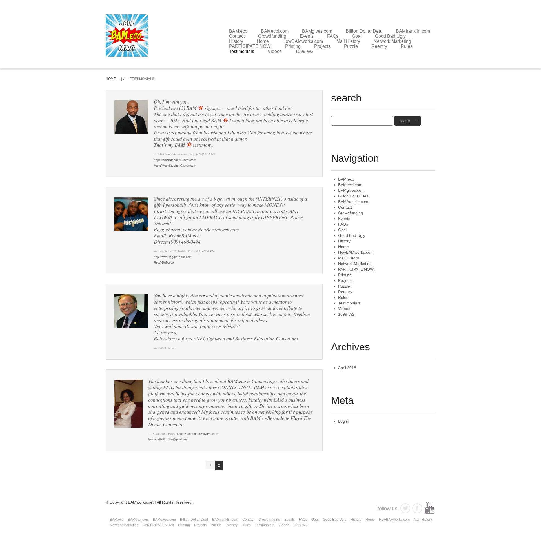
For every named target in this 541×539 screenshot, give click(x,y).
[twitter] (405, 507)
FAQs (332, 36)
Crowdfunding (272, 36)
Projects (322, 46)
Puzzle (351, 46)
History (236, 41)
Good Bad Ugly (390, 36)
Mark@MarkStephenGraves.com (175, 165)
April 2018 (347, 368)
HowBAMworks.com (302, 41)
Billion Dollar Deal (364, 31)
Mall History (348, 41)
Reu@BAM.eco (184, 235)
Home (263, 41)
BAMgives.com (317, 31)
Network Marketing (392, 41)
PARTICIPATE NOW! (250, 46)
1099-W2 (304, 51)
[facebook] (417, 507)
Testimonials (241, 51)
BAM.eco (238, 31)
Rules (407, 46)
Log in (343, 421)
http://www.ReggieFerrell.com (172, 257)
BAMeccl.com (275, 31)
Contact (237, 36)
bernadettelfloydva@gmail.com (168, 439)
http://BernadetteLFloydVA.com (197, 433)
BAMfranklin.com (413, 31)
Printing (293, 46)
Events (307, 36)
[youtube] (429, 507)
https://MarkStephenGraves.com (175, 160)
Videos (275, 51)
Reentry (379, 46)
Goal (357, 36)
